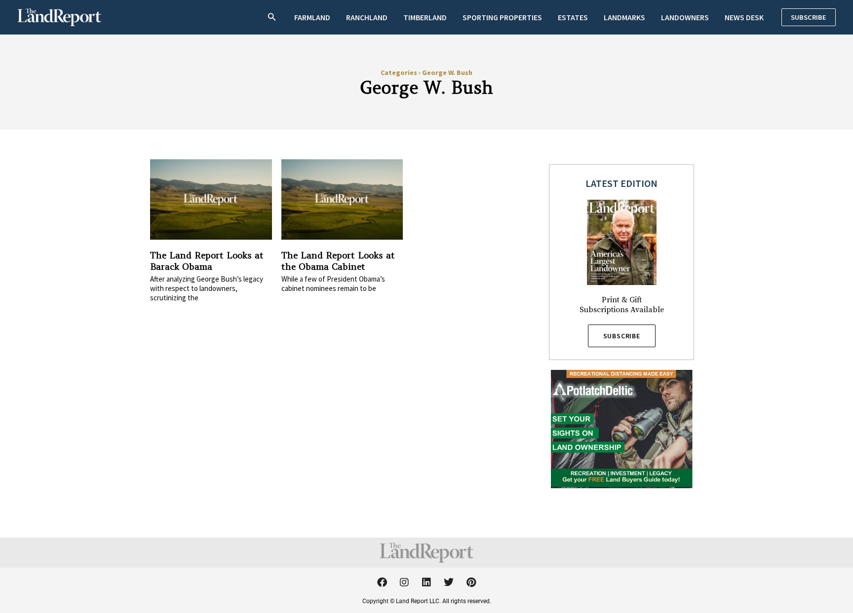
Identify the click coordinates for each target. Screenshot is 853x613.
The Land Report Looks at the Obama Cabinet (338, 261)
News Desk (744, 17)
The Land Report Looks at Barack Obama (207, 261)
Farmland (312, 17)
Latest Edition (621, 183)
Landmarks (624, 17)
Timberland (425, 17)
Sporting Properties (502, 17)
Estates (573, 17)
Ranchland (367, 17)
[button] (272, 17)
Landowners (685, 17)
